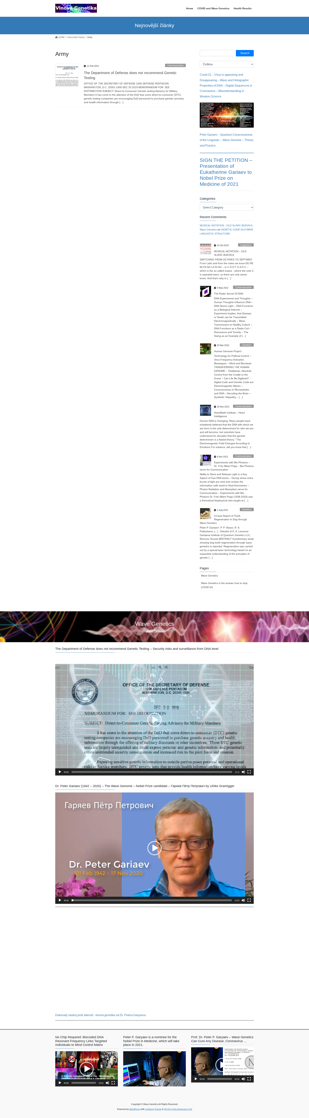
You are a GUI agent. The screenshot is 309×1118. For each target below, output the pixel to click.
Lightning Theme (153, 1109)
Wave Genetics (209, 575)
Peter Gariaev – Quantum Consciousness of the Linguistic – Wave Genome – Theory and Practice (226, 140)
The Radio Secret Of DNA (228, 293)
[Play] (60, 772)
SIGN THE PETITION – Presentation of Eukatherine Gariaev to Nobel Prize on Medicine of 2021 (226, 172)
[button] (154, 720)
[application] (154, 719)
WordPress (134, 1109)
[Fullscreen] (249, 772)
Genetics (246, 345)
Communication (175, 65)
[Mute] (243, 772)
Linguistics (245, 245)
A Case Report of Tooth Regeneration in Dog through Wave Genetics (223, 519)
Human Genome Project (227, 351)
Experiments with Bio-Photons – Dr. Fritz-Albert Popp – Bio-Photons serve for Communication (227, 466)
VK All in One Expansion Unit (178, 1109)
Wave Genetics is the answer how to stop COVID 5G (224, 585)
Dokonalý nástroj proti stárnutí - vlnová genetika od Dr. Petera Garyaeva (100, 1015)
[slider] (152, 772)
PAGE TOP (298, 1081)
